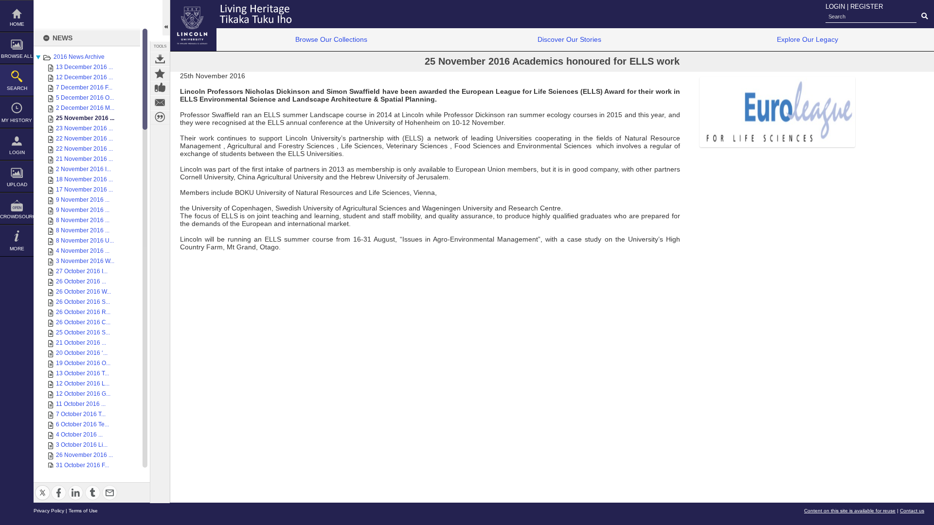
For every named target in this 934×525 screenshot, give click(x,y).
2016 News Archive (79, 56)
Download (160, 59)
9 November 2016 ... (82, 199)
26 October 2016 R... (83, 312)
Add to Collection (160, 73)
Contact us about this (160, 102)
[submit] (924, 16)
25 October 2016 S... (83, 332)
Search (17, 88)
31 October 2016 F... (82, 465)
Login (17, 152)
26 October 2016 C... (83, 322)
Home (17, 24)
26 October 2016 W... (83, 291)
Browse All (17, 56)
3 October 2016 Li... (82, 444)
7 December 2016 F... (84, 87)
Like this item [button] (160, 88)
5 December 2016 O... (85, 97)
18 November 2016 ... (84, 179)
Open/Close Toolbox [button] (166, 17)
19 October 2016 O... (83, 363)
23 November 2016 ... (84, 128)
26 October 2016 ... (81, 281)
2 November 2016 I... (83, 169)
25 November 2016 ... (85, 118)
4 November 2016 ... (82, 250)
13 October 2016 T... (82, 373)
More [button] (17, 248)
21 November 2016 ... (84, 159)
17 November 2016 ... (84, 189)
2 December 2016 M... (85, 108)
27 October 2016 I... (82, 271)
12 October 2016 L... (82, 383)
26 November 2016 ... (84, 455)
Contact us (912, 510)
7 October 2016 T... (81, 414)
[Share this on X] (42, 487)
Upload (17, 184)
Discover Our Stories (569, 39)
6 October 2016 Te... (82, 424)
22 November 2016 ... (84, 138)
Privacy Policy (49, 510)
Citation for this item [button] (160, 117)
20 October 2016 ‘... (82, 353)
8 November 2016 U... (85, 240)
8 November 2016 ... (82, 220)
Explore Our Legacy (807, 39)
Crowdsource (17, 216)
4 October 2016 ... (79, 434)
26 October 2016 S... (83, 301)
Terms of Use (83, 510)
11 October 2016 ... (81, 404)
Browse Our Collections (331, 39)
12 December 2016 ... (84, 77)
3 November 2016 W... (85, 261)
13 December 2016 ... (84, 67)
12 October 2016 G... (83, 393)
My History (16, 120)
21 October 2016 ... (81, 342)
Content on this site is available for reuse (850, 510)
